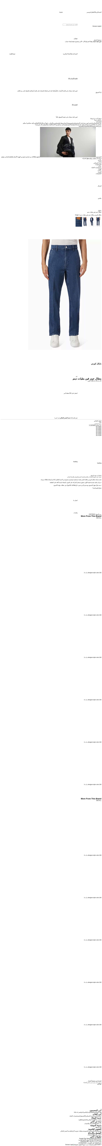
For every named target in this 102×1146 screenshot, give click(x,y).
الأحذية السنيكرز (90, 1116)
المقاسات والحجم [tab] (89, 477)
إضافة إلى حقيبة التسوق (96, 475)
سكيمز (90, 126)
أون (46, 124)
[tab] (98, 222)
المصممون (98, 157)
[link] (68, 41)
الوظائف (96, 1123)
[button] (97, 40)
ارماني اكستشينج (79, 123)
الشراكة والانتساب (89, 1123)
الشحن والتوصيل (97, 1135)
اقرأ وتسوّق (98, 1127)
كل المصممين (98, 123)
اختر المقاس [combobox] (98, 425)
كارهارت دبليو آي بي (48, 123)
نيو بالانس (55, 124)
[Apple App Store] (96, 1138)
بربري (54, 123)
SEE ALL (98, 518)
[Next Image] (89, 356)
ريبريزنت (99, 126)
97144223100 (82, 1143)
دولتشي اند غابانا (97, 124)
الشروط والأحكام (96, 1131)
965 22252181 (84, 1141)
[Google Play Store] (85, 1138)
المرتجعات (90, 1135)
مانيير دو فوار (61, 124)
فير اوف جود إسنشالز (80, 124)
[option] (51, 426)
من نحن (99, 1123)
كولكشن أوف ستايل (34, 123)
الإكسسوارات (82, 1116)
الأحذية (96, 1116)
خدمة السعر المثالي (65, 1131)
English (61, 12)
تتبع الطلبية (81, 1119)
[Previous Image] (89, 233)
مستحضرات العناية (74, 1116)
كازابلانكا (41, 123)
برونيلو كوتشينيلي (60, 123)
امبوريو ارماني (89, 124)
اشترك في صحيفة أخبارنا (94, 1081)
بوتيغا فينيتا (67, 123)
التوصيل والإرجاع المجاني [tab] (72, 477)
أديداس (93, 123)
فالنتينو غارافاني (85, 126)
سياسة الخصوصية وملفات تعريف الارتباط (81, 1131)
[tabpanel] (51, 482)
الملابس (99, 1116)
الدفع (85, 1119)
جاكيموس (69, 124)
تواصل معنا (98, 1119)
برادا (36, 124)
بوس (71, 123)
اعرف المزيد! (57, 418)
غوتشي (73, 124)
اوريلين (73, 123)
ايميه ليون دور (87, 123)
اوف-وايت (49, 124)
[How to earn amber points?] (89, 400)
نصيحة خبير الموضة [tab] (97, 477)
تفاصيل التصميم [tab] (81, 477)
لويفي (66, 124)
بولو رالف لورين (41, 124)
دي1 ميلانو (26, 123)
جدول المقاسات (97, 423)
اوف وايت (99, 1112)
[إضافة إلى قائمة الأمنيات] (79, 470)
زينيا (80, 126)
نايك (52, 124)
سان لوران (95, 126)
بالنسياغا (95, 1112)
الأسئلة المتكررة (91, 1119)
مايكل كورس (96, 364)
